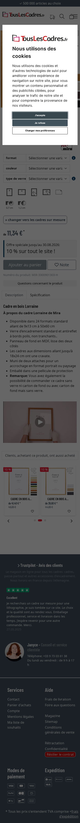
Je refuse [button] (40, 122)
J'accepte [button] (40, 115)
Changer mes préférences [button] (40, 130)
